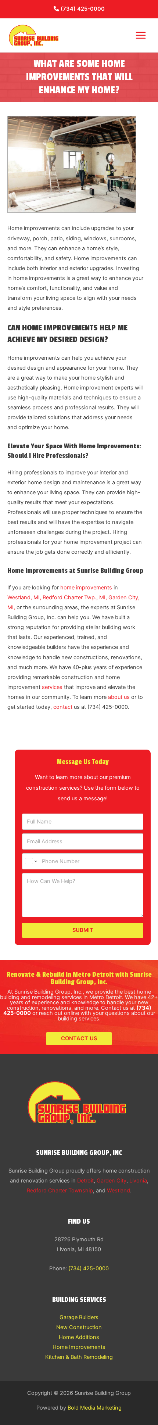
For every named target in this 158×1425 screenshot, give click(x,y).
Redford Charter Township (60, 1190)
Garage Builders (79, 1317)
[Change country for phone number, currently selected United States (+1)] (30, 861)
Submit (82, 930)
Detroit (85, 1180)
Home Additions (79, 1337)
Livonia (138, 1180)
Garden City (111, 1180)
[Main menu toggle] (141, 35)
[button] (79, 1038)
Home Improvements (79, 1347)
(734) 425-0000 (82, 9)
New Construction (79, 1327)
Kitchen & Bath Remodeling (79, 1357)
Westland (118, 1190)
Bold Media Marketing (95, 1407)
